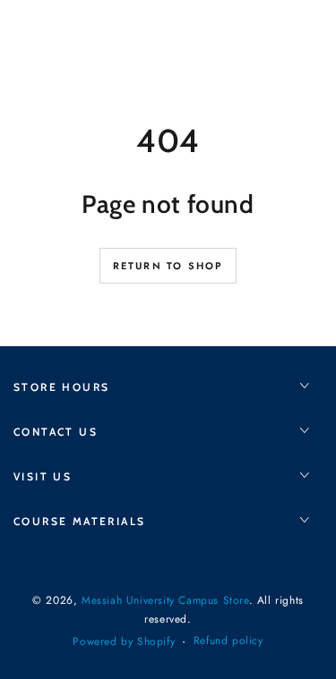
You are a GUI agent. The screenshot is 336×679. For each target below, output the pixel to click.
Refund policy (228, 641)
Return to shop (168, 266)
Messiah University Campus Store (165, 600)
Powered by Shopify (124, 641)
